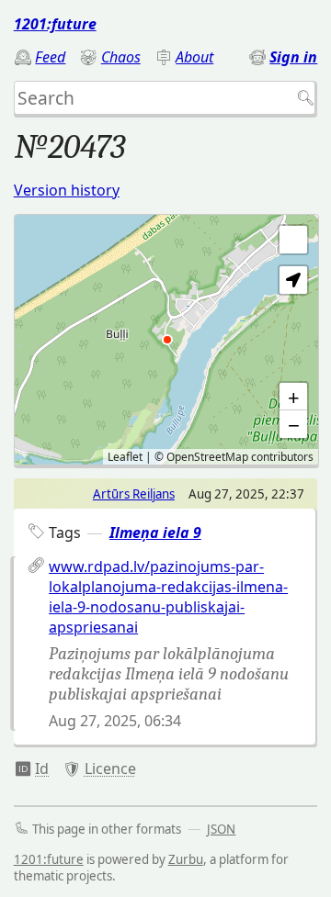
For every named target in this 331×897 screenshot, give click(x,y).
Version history (67, 190)
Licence (110, 768)
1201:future (55, 24)
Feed (50, 57)
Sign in (293, 57)
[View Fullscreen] (293, 239)
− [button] (294, 424)
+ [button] (294, 396)
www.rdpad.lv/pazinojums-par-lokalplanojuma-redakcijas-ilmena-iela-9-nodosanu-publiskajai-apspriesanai (168, 596)
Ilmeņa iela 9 (155, 532)
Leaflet (125, 457)
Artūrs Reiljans (134, 494)
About (194, 57)
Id (42, 768)
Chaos (121, 57)
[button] (293, 280)
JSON (221, 829)
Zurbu (185, 859)
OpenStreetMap (207, 457)
